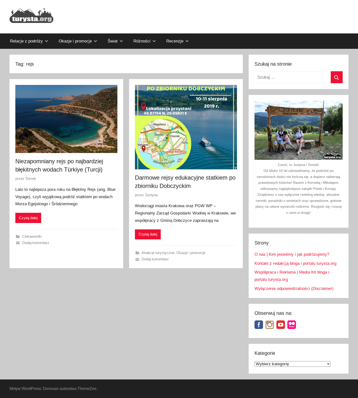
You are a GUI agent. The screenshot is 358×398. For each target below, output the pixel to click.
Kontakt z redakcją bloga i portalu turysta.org (295, 263)
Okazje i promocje (75, 41)
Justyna (151, 195)
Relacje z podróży (26, 41)
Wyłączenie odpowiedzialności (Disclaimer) (294, 288)
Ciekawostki (32, 236)
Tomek (30, 178)
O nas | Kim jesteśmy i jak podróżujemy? (291, 254)
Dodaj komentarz (35, 243)
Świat (113, 41)
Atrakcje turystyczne (157, 253)
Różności (142, 41)
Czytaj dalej (28, 218)
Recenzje (174, 41)
